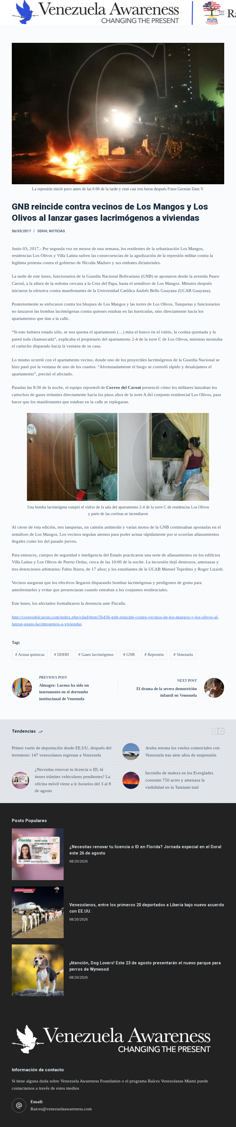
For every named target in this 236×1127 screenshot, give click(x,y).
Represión (154, 654)
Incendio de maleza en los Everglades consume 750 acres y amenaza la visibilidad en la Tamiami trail (179, 780)
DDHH (42, 231)
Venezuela (183, 654)
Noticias (57, 231)
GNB (129, 654)
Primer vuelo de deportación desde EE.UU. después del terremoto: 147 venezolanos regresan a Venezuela (61, 751)
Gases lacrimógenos (95, 654)
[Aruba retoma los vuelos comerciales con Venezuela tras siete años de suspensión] (131, 751)
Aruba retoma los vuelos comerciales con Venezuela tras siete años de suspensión (182, 751)
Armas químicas (29, 654)
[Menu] (221, 13)
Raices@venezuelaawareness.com (61, 1109)
